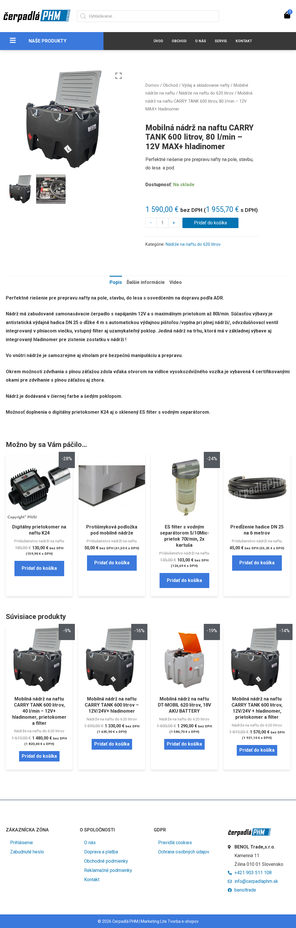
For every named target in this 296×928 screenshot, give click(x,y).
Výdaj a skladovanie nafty (206, 85)
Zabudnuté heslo (27, 852)
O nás (200, 41)
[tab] (116, 282)
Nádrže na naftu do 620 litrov (206, 93)
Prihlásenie (21, 842)
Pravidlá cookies (175, 842)
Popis (116, 282)
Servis (221, 41)
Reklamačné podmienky (108, 870)
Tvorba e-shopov (183, 921)
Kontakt (244, 41)
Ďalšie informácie (146, 282)
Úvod (158, 41)
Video (175, 282)
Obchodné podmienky (106, 861)
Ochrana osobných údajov (183, 852)
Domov (152, 85)
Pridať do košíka (210, 222)
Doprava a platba (101, 852)
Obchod (179, 41)
